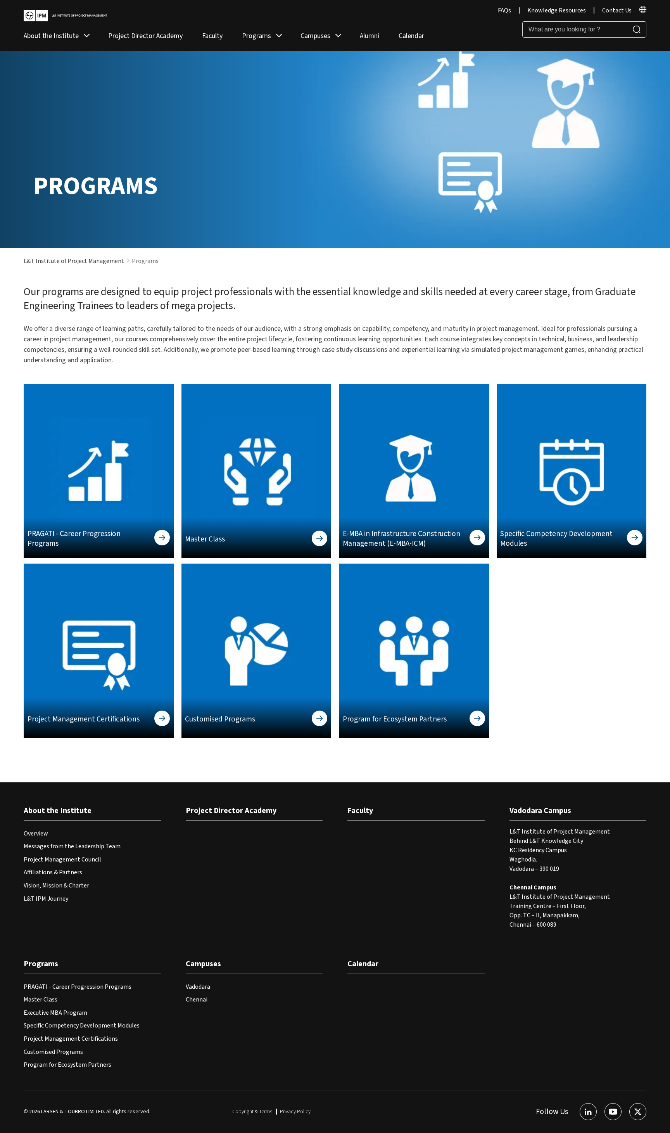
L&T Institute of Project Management (74, 261)
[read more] (642, 11)
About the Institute (51, 36)
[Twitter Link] (637, 1111)
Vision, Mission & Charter (56, 885)
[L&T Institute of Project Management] (65, 15)
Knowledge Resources (556, 10)
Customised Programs (53, 1052)
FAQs (504, 10)
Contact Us (617, 10)
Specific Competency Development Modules (82, 1025)
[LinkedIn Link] (588, 1111)
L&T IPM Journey (46, 898)
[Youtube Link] (613, 1111)
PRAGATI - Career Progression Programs (77, 987)
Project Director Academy (145, 36)
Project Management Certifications (71, 1038)
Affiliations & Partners (53, 872)
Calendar (411, 36)
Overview (36, 833)
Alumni (369, 36)
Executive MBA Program (55, 1012)
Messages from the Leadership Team (72, 846)
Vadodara (198, 987)
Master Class (40, 999)
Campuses (315, 36)
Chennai (196, 999)
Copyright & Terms (252, 1112)
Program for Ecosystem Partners (67, 1064)
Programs (256, 36)
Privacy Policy (295, 1112)
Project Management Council (62, 859)
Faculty (212, 36)
